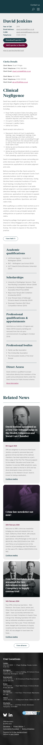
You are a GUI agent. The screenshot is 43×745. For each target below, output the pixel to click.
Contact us (35, 5)
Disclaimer (6, 726)
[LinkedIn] (10, 715)
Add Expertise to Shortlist (15, 45)
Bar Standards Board (20, 732)
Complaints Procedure (11, 729)
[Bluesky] (5, 715)
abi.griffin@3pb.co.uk (20, 82)
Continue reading (12, 479)
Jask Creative (14, 734)
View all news (21, 645)
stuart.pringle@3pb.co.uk (21, 71)
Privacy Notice (18, 726)
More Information (12, 383)
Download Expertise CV (15, 40)
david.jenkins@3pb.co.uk (25, 29)
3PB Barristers (9, 6)
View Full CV (11, 238)
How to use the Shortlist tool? (13, 50)
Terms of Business (28, 729)
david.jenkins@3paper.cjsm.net (27, 32)
